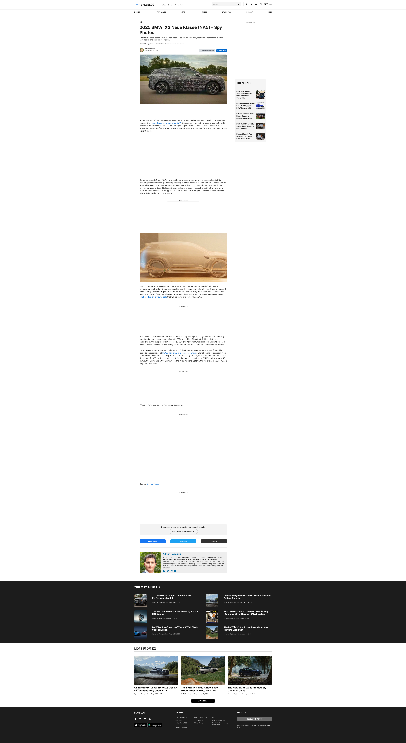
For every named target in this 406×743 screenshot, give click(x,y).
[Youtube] (256, 4)
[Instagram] (261, 4)
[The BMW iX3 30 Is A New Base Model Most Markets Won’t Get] (212, 627)
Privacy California (181, 727)
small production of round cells (153, 297)
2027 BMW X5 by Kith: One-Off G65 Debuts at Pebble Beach (245, 126)
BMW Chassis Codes (200, 717)
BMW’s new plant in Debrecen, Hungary (179, 353)
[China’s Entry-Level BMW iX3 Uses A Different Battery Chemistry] (212, 595)
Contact (170, 5)
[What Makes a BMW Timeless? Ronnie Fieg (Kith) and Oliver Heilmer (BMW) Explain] (212, 611)
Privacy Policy (198, 723)
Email (215, 541)
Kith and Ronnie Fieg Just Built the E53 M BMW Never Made (244, 136)
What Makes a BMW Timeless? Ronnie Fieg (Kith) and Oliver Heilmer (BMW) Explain (246, 612)
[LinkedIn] (175, 571)
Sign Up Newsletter (218, 720)
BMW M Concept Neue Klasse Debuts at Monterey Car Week (245, 116)
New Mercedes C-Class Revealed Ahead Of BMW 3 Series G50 (245, 106)
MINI (270, 12)
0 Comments (221, 50)
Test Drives (161, 12)
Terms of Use (198, 720)
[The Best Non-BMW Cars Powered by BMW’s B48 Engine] (140, 611)
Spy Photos (226, 12)
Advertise (162, 5)
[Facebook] (247, 4)
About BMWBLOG (181, 717)
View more (202, 701)
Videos (204, 12)
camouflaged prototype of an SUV (165, 123)
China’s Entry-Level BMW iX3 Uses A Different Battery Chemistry (155, 689)
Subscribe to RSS (181, 723)
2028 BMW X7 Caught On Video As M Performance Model (171, 596)
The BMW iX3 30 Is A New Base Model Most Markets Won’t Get (199, 689)
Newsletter (179, 5)
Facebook (153, 541)
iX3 (141, 22)
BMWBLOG (143, 44)
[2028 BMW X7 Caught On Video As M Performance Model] (140, 595)
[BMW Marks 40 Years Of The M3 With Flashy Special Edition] (140, 627)
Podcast (249, 12)
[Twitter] (251, 4)
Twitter (184, 541)
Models (137, 12)
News (183, 12)
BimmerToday (153, 484)
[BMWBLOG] (151, 713)
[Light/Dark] (266, 4)
